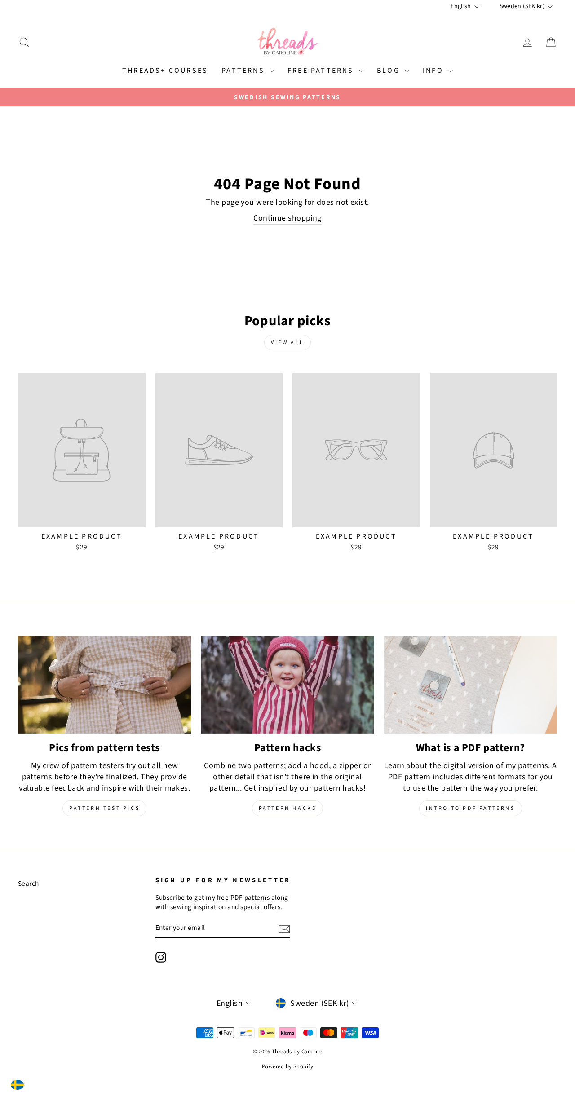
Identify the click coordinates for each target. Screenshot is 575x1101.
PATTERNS (244, 70)
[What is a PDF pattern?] (470, 685)
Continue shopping (287, 218)
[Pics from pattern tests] (104, 685)
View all (287, 342)
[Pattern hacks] (287, 685)
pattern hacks (288, 808)
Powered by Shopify (287, 1066)
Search (28, 884)
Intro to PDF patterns (470, 808)
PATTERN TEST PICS (104, 808)
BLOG (389, 70)
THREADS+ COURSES (165, 70)
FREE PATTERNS (322, 70)
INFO (434, 70)
